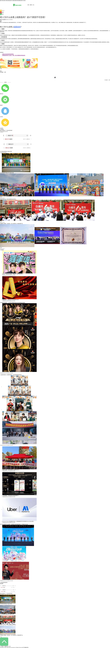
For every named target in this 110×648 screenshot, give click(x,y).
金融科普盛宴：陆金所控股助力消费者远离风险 (10, 469)
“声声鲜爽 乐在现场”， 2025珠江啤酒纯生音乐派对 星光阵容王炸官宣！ (13, 302)
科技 (24, 0)
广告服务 (5, 646)
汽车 (23, 0)
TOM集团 (1, 646)
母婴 (13, 0)
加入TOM (9, 646)
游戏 (8, 0)
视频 (15, 0)
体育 (6, 0)
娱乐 (4, 0)
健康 (19, 0)
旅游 (10, 0)
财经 (17, 0)
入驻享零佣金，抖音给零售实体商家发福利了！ (10, 495)
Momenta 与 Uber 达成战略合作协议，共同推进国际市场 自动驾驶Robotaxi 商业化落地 (18, 521)
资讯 (2, 0)
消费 (21, 0)
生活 (12, 0)
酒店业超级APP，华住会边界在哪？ (6, 130)
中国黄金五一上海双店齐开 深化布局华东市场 (10, 299)
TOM (1, 152)
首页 (1, 0)
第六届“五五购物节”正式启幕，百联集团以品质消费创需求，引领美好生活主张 (14, 524)
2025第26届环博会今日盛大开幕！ (6, 151)
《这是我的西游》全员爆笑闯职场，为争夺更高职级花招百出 (11, 374)
